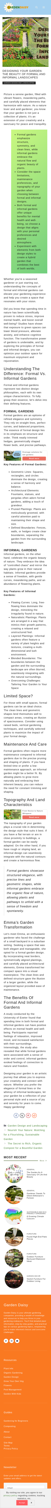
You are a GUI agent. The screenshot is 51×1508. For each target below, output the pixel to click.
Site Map (8, 1443)
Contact (7, 1437)
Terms (7, 1446)
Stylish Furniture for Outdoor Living (36, 1280)
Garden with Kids (12, 1394)
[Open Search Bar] (36, 7)
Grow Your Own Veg (14, 1381)
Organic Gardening (13, 1373)
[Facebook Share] (16, 1115)
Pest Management (13, 1390)
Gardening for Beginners (16, 1421)
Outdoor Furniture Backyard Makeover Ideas (36, 1259)
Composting (10, 1426)
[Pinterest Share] (28, 1115)
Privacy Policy (11, 1449)
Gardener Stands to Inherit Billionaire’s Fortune (36, 1195)
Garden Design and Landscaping (19, 83)
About (7, 1432)
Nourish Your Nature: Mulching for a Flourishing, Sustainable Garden (24, 1134)
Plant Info (8, 1368)
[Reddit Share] (34, 1115)
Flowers (8, 1385)
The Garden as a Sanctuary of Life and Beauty (37, 1174)
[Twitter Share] (22, 1115)
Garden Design (11, 1377)
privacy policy (10, 1495)
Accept (22, 1503)
